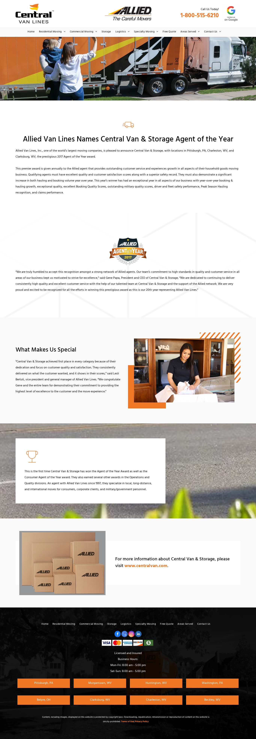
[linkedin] (138, 634)
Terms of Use (127, 722)
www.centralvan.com (145, 566)
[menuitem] (31, 32)
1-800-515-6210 (199, 16)
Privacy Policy (142, 722)
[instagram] (131, 634)
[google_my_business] (124, 634)
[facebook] (118, 634)
